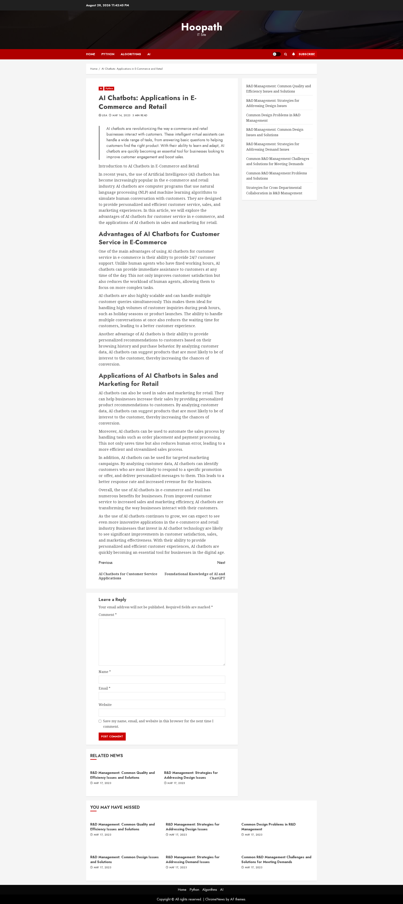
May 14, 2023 (121, 115)
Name (105, 671)
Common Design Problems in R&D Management (268, 826)
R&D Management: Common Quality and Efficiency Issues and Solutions (122, 775)
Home (90, 54)
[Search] (285, 54)
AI (148, 54)
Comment (108, 614)
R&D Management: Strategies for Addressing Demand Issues (193, 859)
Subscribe (307, 54)
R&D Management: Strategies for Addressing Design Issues (191, 775)
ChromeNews (215, 899)
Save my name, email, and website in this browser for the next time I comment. (158, 724)
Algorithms (131, 54)
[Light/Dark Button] (276, 54)
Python (107, 54)
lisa (104, 115)
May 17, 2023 (102, 783)
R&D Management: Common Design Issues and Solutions (124, 859)
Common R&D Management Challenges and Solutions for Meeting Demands (276, 859)
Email (104, 688)
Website (105, 704)
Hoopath (201, 27)
